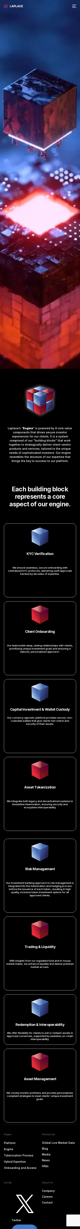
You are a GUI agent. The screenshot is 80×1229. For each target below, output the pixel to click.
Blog (45, 1148)
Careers (47, 1196)
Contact (47, 1202)
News (46, 1160)
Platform (9, 1143)
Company (48, 1190)
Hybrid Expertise (15, 1161)
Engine (8, 1149)
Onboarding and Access (20, 1167)
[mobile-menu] (73, 6)
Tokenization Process (18, 1155)
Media (46, 1154)
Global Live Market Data (58, 1142)
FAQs (45, 1166)
